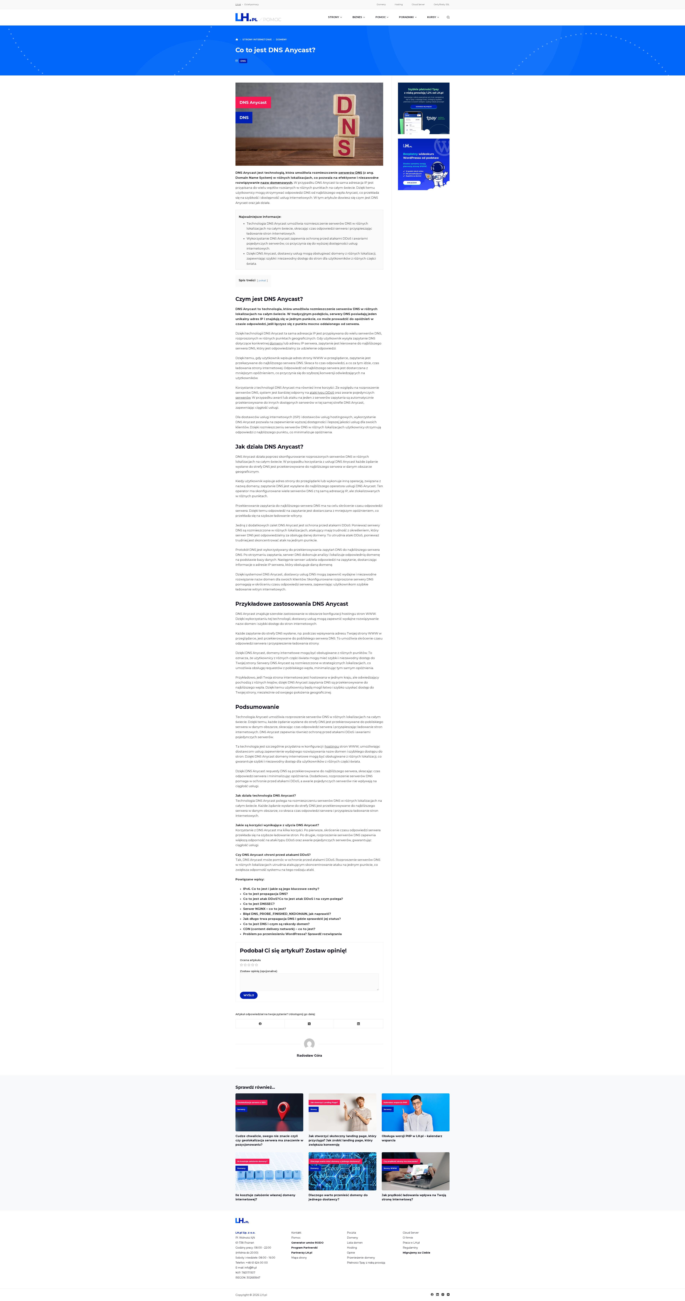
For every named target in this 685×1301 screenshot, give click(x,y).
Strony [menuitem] (333, 17)
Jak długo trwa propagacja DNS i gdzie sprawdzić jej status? (292, 919)
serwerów (243, 397)
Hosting (352, 1247)
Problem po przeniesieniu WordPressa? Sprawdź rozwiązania (292, 934)
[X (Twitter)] (309, 1023)
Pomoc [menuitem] (381, 17)
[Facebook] (260, 1023)
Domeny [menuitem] (381, 4)
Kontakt (296, 1232)
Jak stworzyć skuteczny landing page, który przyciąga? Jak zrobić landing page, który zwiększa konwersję (342, 1140)
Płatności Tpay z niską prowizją (366, 1262)
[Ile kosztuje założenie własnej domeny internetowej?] (269, 1171)
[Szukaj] (448, 17)
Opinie (351, 1252)
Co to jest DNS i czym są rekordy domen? (276, 924)
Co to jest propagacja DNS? (265, 894)
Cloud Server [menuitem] (418, 4)
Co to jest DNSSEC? (259, 904)
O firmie (408, 1237)
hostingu (332, 746)
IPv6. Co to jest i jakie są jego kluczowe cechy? (281, 889)
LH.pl (238, 4)
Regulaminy (410, 1247)
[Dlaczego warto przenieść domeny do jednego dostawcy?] (342, 1171)
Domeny (352, 1237)
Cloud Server (411, 1232)
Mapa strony (299, 1257)
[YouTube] (448, 1294)
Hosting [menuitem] (399, 4)
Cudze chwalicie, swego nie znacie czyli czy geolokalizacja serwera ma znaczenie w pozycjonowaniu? (269, 1140)
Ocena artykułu (250, 960)
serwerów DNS (350, 172)
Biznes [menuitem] (357, 17)
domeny (276, 343)
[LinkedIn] (358, 1023)
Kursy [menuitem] (431, 17)
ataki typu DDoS (322, 392)
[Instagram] (443, 1294)
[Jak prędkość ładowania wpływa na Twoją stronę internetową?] (416, 1171)
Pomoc (296, 1237)
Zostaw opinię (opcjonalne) (258, 971)
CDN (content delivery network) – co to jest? (279, 929)
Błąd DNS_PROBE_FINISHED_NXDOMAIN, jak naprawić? (287, 914)
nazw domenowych (276, 182)
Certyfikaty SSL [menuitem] (442, 4)
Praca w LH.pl (411, 1242)
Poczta (351, 1232)
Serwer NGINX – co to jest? (264, 909)
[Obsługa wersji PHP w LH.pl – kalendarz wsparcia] (416, 1112)
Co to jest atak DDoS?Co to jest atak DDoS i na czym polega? (293, 899)
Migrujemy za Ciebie (416, 1252)
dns (243, 60)
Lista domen (355, 1242)
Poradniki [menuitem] (406, 17)
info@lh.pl (251, 1267)
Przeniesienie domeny (361, 1257)
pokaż (262, 280)
